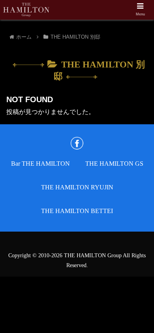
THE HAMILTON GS (114, 163)
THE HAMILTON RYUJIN (77, 187)
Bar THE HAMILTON (40, 163)
